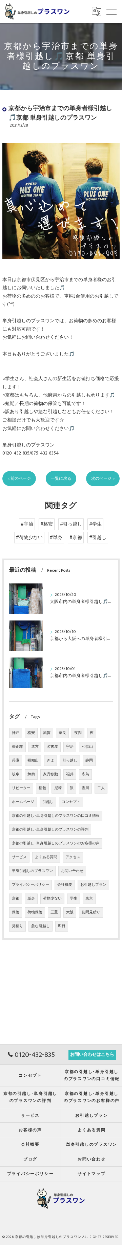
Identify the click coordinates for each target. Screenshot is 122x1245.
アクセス (72, 857)
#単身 (56, 537)
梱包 (42, 788)
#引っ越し (71, 524)
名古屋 (52, 747)
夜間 (78, 733)
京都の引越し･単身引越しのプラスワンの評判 (50, 830)
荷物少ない (52, 899)
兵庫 (15, 761)
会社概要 (64, 885)
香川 (85, 788)
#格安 (46, 524)
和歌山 (87, 747)
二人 (101, 788)
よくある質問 (46, 857)
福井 (70, 774)
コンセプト (71, 802)
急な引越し (40, 926)
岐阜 (15, 774)
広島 (85, 774)
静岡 (89, 761)
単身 (31, 899)
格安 (31, 733)
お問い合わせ (72, 871)
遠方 (35, 747)
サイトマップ (92, 1174)
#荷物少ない (29, 537)
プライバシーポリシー (30, 885)
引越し (48, 802)
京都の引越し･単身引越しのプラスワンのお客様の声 (56, 843)
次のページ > (103, 478)
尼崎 (58, 788)
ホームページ (23, 802)
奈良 (62, 733)
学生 (73, 899)
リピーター (21, 788)
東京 (89, 899)
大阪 (70, 912)
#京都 (75, 537)
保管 (15, 912)
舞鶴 (31, 774)
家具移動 (50, 774)
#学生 (95, 524)
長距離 (17, 747)
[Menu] (111, 11)
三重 (54, 912)
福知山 (33, 761)
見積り (17, 926)
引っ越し (69, 761)
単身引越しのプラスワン (32, 871)
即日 (61, 926)
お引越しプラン (93, 885)
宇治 (70, 747)
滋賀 (46, 733)
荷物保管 (34, 912)
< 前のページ (19, 478)
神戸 (15, 733)
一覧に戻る (61, 478)
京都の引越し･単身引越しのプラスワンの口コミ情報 (56, 816)
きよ (50, 761)
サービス (19, 857)
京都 (15, 899)
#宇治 (27, 524)
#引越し (97, 537)
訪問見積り (91, 912)
